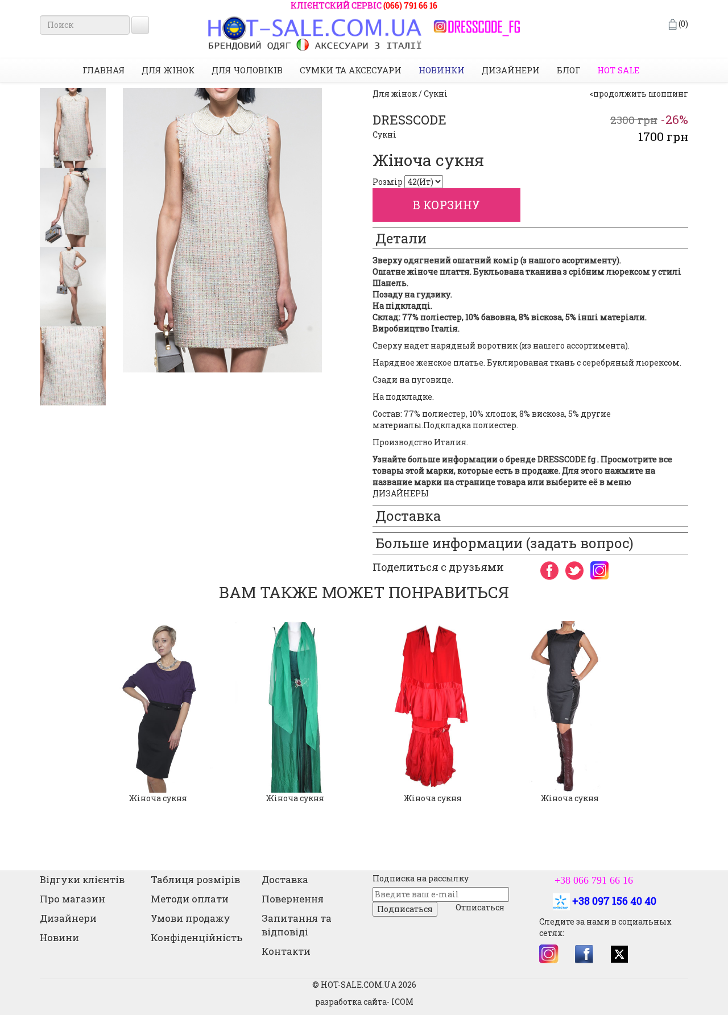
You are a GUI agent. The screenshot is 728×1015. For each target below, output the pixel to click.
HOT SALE (618, 70)
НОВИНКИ (442, 70)
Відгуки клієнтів (82, 879)
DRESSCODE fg (566, 459)
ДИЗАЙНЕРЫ (401, 493)
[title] (73, 128)
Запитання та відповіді (297, 925)
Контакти (286, 951)
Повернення (293, 898)
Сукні (384, 134)
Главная (103, 70)
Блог (568, 70)
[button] (48, 718)
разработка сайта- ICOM (364, 1001)
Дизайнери (511, 70)
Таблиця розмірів (195, 879)
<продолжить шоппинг (638, 93)
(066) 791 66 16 (410, 5)
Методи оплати (190, 898)
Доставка (285, 879)
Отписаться (480, 907)
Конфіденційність (196, 937)
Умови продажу (190, 918)
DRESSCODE (409, 119)
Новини (59, 937)
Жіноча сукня (158, 798)
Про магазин (72, 898)
